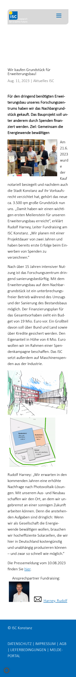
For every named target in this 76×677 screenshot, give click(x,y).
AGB (62, 644)
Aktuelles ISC (43, 81)
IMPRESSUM (45, 644)
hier (27, 569)
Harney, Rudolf (55, 601)
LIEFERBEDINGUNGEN (28, 650)
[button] (6, 670)
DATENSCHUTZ (20, 644)
